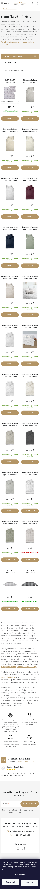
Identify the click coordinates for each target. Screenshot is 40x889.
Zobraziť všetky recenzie (26, 761)
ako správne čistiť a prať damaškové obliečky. (19, 667)
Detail (10, 118)
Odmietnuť (10, 882)
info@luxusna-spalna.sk (22, 831)
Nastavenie (20, 874)
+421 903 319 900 (22, 835)
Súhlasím (30, 883)
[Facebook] (18, 848)
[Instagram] (23, 848)
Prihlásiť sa (29, 804)
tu (2, 869)
